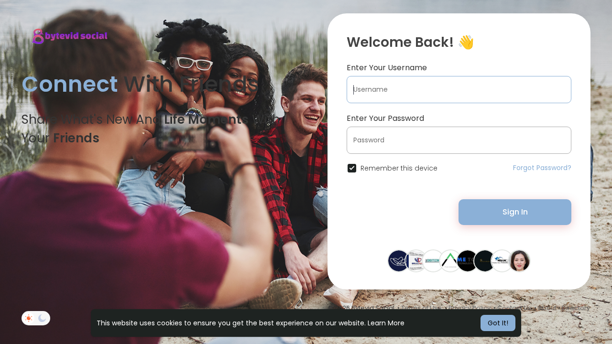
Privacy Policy (469, 307)
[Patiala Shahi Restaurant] (484, 260)
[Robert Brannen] (433, 260)
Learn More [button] (386, 323)
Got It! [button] (498, 323)
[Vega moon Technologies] (502, 260)
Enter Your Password (385, 118)
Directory (576, 307)
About (547, 307)
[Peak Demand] (450, 260)
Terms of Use (421, 307)
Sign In (515, 211)
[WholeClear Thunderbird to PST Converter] (415, 260)
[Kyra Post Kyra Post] (519, 260)
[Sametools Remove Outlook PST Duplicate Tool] (467, 260)
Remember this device (399, 168)
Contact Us (514, 307)
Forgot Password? (542, 167)
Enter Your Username (387, 67)
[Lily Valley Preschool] (398, 260)
